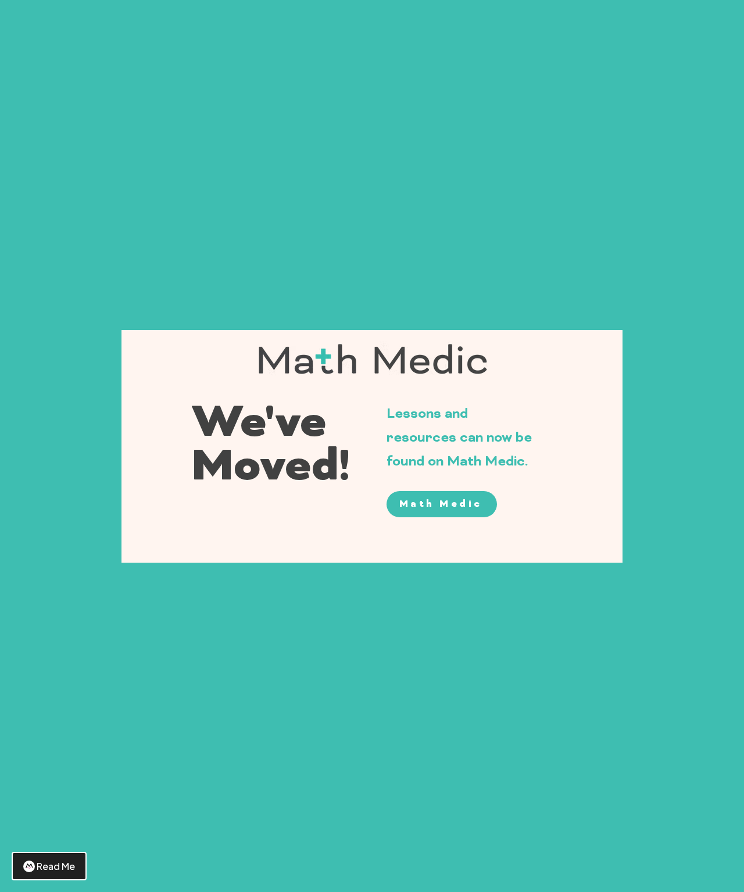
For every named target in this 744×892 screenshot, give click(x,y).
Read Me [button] (56, 866)
